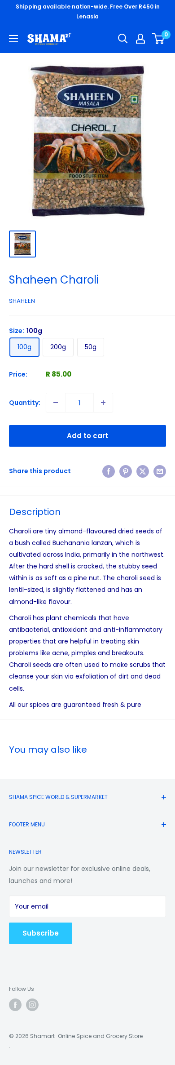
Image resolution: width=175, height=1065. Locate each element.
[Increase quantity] (103, 402)
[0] (158, 38)
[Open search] (123, 39)
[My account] (140, 39)
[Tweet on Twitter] (142, 471)
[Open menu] (13, 38)
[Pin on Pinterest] (125, 471)
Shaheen (22, 301)
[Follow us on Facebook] (15, 1004)
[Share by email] (159, 471)
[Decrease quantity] (55, 402)
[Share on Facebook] (108, 471)
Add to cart (87, 435)
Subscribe (40, 933)
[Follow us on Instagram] (32, 1004)
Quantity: (24, 402)
